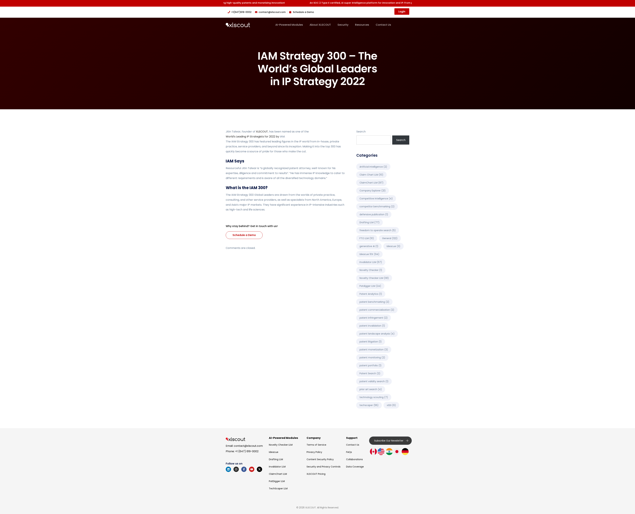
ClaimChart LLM (371, 182)
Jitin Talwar (233, 131)
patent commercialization (377, 309)
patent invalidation (372, 325)
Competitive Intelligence (376, 198)
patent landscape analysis (377, 333)
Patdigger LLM (370, 286)
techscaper (369, 405)
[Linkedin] (228, 469)
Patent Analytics (371, 294)
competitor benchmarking (377, 206)
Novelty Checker (371, 270)
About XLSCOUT (320, 25)
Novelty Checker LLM (374, 278)
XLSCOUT (262, 131)
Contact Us (383, 25)
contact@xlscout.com (248, 446)
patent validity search (374, 381)
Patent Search (370, 373)
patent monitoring (372, 357)
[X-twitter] (259, 469)
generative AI (369, 246)
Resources (362, 25)
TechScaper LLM (278, 488)
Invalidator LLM (371, 262)
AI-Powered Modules (289, 25)
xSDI (391, 405)
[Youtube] (251, 469)
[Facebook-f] (244, 469)
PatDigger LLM (277, 481)
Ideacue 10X (369, 254)
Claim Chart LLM (371, 174)
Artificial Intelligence (373, 166)
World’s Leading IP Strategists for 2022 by (253, 136)
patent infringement (374, 317)
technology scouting (374, 397)
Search (361, 131)
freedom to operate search (378, 230)
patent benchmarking (374, 302)
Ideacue (393, 246)
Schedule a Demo (244, 235)
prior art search (371, 389)
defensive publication (374, 214)
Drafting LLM (370, 222)
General (390, 238)
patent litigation (371, 341)
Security (343, 25)
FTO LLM (367, 238)
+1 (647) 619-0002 (246, 451)
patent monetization (374, 349)
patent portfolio (370, 365)
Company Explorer (373, 190)
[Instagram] (236, 469)
